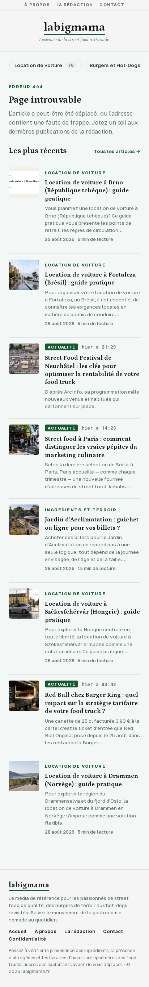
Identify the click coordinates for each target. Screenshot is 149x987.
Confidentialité (27, 939)
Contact (111, 5)
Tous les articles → (117, 151)
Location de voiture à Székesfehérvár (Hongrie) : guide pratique (92, 612)
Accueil (18, 931)
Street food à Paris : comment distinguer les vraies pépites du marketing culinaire (91, 447)
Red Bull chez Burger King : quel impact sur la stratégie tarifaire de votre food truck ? (91, 703)
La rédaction (74, 5)
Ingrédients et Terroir (81, 510)
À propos (37, 5)
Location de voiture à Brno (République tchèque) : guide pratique (87, 190)
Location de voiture (75, 173)
